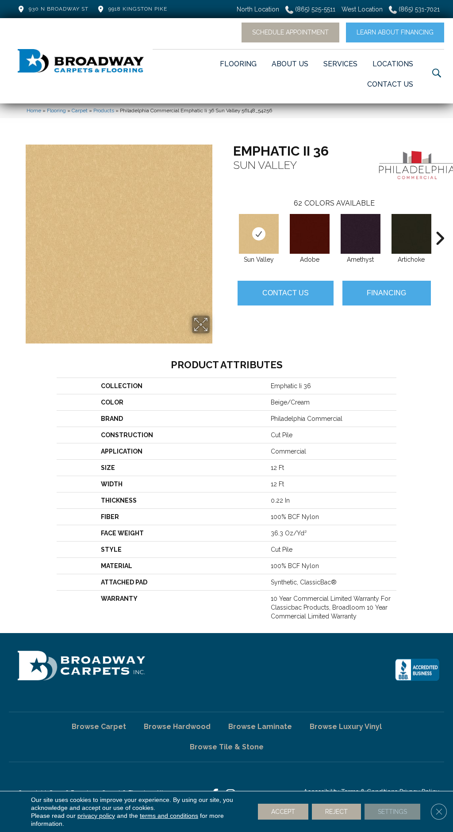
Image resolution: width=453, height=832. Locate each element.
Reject (336, 811)
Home (34, 110)
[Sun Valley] (259, 234)
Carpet (80, 110)
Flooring (56, 110)
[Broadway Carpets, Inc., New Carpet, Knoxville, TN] (417, 670)
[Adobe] (310, 234)
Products (103, 110)
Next (439, 225)
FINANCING (386, 293)
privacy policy (96, 815)
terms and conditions (169, 815)
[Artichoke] (411, 234)
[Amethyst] (360, 234)
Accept (283, 811)
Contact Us (285, 293)
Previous (228, 225)
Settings (392, 811)
